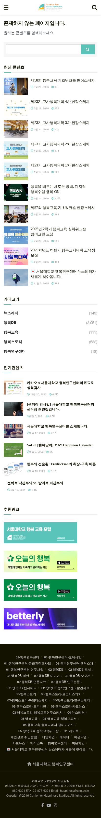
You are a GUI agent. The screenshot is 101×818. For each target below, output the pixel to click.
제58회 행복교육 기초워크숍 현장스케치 (63, 80)
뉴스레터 (11, 312)
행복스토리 (13, 341)
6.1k (53, 433)
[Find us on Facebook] (42, 805)
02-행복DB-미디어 (47, 675)
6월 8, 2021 (36, 416)
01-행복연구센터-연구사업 (24, 669)
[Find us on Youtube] (49, 805)
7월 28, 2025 (41, 241)
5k (51, 451)
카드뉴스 (19, 743)
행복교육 (11, 332)
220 (56, 172)
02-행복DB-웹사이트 (22, 687)
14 (56, 87)
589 (56, 241)
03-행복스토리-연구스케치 (71, 700)
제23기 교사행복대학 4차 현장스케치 (60, 101)
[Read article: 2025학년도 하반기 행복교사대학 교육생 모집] (16, 256)
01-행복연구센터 (27, 657)
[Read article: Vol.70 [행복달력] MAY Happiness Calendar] (13, 450)
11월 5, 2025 (41, 283)
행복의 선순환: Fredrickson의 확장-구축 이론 (61, 464)
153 (56, 108)
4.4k (53, 471)
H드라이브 (71, 730)
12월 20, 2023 (38, 394)
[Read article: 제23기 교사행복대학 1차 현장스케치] (16, 171)
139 (56, 129)
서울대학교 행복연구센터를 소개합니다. (57, 426)
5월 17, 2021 (37, 433)
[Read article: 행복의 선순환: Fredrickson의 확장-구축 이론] (13, 469)
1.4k (57, 198)
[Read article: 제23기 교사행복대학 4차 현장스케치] (16, 108)
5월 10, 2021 (37, 471)
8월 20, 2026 (41, 87)
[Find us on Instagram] (55, 805)
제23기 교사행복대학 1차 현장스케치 (60, 165)
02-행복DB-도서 (79, 669)
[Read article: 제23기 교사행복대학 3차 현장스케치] (16, 129)
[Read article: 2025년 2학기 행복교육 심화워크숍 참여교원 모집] (16, 235)
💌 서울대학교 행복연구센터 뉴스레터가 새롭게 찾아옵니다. (50, 749)
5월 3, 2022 (36, 451)
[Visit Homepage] (50, 7)
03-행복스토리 (26, 694)
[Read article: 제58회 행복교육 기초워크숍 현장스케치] (16, 86)
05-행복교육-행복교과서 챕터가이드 (48, 724)
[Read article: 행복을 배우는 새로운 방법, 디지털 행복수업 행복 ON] (16, 193)
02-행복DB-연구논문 (65, 681)
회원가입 (78, 743)
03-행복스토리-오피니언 (29, 706)
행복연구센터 (15, 351)
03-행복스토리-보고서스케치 (61, 694)
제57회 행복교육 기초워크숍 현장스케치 (63, 207)
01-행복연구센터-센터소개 (74, 663)
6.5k (52, 416)
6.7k (55, 394)
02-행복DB (55, 669)
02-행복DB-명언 (18, 675)
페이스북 (36, 743)
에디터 (64, 737)
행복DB (10, 322)
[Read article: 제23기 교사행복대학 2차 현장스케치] (16, 150)
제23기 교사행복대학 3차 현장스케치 (60, 123)
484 (56, 283)
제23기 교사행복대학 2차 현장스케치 (60, 144)
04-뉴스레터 (76, 712)
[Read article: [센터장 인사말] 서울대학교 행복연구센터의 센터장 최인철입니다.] (13, 409)
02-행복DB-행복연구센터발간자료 (65, 687)
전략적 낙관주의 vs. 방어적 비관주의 (35, 483)
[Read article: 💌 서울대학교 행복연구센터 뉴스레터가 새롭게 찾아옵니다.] (16, 277)
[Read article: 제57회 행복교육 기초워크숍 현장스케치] (16, 214)
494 (56, 262)
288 (56, 214)
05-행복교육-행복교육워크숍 (38, 730)
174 (56, 150)
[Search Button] (94, 7)
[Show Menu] (6, 7)
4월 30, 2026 (41, 129)
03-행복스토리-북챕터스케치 (27, 700)
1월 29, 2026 (41, 214)
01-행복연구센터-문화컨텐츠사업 (27, 663)
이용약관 (80, 737)
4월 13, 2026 (41, 172)
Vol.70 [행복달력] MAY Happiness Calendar (60, 445)
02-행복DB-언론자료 (31, 681)
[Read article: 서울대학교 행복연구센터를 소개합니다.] (13, 431)
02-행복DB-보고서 (77, 675)
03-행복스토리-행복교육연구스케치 (38, 712)
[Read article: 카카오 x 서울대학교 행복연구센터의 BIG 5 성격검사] (13, 388)
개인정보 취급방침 (24, 737)
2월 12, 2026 (41, 198)
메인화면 (48, 737)
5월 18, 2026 (41, 108)
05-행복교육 (29, 718)
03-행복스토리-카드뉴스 (68, 706)
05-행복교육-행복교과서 (60, 718)
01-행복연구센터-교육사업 (62, 657)
